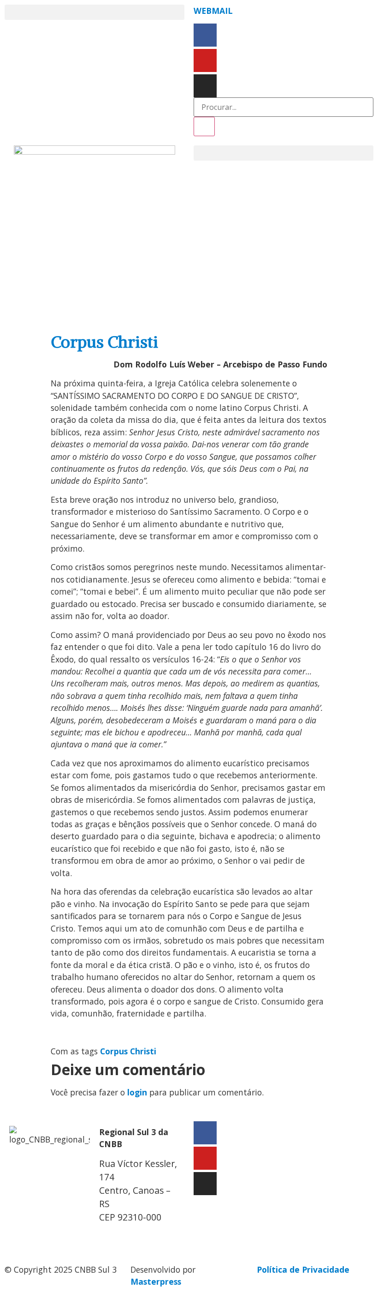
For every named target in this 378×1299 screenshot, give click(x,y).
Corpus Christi (128, 1051)
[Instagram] (205, 85)
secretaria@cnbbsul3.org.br (155, 1236)
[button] (94, 12)
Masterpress (155, 1281)
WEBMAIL (213, 10)
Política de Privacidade (303, 1269)
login (137, 1092)
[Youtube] (205, 60)
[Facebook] (205, 35)
